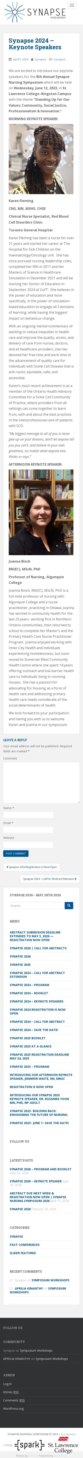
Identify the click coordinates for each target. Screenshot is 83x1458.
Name (8, 808)
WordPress (60, 1456)
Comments (14, 1400)
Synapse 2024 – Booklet (29, 993)
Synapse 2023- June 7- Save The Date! (39, 1123)
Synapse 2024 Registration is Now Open (38, 1011)
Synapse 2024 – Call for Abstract (37, 1022)
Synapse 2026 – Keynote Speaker (36, 1181)
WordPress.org (13, 1408)
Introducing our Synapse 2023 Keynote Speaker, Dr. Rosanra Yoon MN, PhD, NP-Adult (39, 1099)
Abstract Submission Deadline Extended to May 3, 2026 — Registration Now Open (35, 936)
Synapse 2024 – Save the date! (34, 1030)
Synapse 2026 (20, 956)
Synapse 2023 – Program (29, 1067)
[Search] (69, 905)
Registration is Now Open (31, 1087)
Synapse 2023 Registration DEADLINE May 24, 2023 (39, 1056)
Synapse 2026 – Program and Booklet (41, 1169)
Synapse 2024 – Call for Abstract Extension (37, 975)
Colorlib (33, 1456)
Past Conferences (25, 1245)
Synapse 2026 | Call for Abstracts (38, 948)
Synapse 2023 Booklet (28, 1038)
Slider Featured (23, 1253)
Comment (10, 758)
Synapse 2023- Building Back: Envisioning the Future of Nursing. (39, 1113)
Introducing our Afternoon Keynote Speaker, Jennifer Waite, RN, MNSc (41, 1077)
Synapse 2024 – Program (29, 985)
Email (8, 823)
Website (8, 838)
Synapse (40, 59)
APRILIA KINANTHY (29, 1288)
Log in (7, 1384)
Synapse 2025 (20, 965)
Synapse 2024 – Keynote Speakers (36, 1001)
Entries (11, 1392)
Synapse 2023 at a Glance (31, 1046)
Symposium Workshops (50, 1280)
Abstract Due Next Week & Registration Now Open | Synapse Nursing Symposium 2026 (38, 1197)
